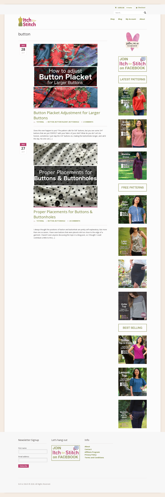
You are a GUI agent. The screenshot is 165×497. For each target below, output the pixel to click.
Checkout (141, 8)
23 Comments (74, 221)
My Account (131, 19)
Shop (112, 19)
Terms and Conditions (94, 457)
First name (22, 448)
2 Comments (88, 122)
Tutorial (40, 122)
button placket (61, 122)
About (142, 19)
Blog (120, 19)
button (51, 122)
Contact (88, 449)
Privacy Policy (91, 455)
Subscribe (23, 466)
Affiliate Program (92, 452)
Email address (23, 456)
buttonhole (74, 122)
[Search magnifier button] (145, 12)
